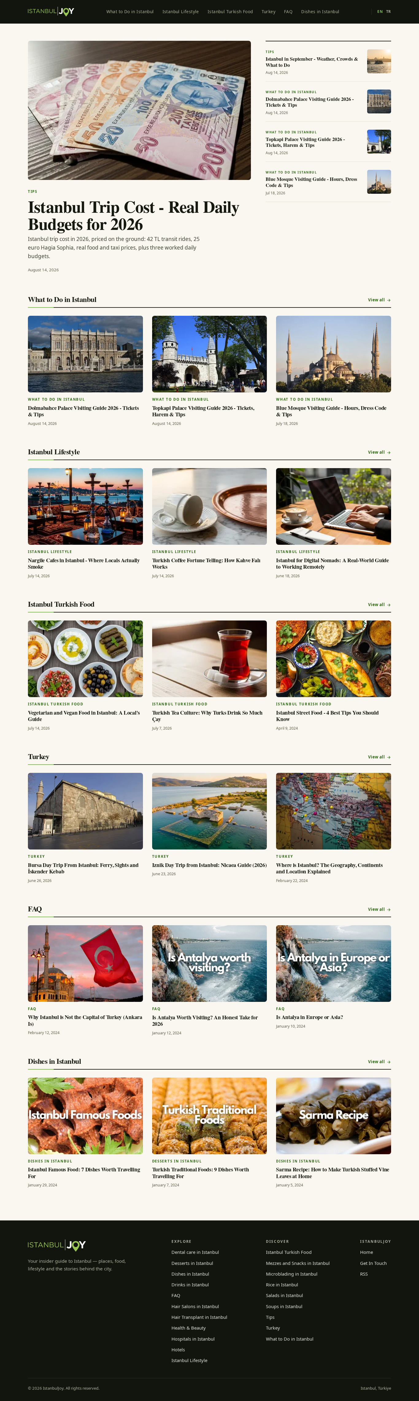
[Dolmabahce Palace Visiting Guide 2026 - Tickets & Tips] (85, 354)
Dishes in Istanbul (320, 11)
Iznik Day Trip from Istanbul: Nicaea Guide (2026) (209, 865)
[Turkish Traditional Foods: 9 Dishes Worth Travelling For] (209, 1116)
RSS (364, 1274)
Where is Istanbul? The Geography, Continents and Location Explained (329, 868)
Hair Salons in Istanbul (195, 1306)
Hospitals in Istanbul (193, 1339)
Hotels (178, 1349)
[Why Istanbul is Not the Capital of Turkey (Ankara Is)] (85, 963)
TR (388, 11)
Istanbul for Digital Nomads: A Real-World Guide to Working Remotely (332, 563)
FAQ (288, 11)
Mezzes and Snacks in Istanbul (298, 1263)
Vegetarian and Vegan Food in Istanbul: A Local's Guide (84, 715)
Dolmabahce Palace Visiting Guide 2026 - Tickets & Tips (83, 411)
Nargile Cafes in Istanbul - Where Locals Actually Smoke (84, 563)
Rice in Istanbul (282, 1284)
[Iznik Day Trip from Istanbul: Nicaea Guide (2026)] (209, 811)
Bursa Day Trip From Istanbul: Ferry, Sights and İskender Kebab (83, 868)
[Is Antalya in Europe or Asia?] (333, 963)
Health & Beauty (188, 1328)
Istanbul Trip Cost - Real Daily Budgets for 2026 (133, 215)
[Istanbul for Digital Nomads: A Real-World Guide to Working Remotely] (333, 506)
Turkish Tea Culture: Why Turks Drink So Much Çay (207, 715)
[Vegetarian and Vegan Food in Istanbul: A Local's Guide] (85, 658)
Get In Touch (373, 1263)
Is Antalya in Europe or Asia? (309, 1017)
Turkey (268, 11)
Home (366, 1252)
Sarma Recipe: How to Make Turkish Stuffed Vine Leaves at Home (332, 1172)
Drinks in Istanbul (190, 1284)
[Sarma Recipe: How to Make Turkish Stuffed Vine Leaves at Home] (333, 1116)
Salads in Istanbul (284, 1295)
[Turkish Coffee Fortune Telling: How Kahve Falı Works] (209, 506)
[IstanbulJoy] (51, 12)
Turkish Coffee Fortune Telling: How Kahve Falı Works (206, 563)
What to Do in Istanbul (130, 11)
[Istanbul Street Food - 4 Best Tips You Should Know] (333, 658)
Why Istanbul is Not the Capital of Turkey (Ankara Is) (85, 1020)
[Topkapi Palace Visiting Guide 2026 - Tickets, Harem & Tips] (209, 354)
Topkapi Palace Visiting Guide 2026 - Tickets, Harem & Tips (203, 411)
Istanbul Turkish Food (230, 11)
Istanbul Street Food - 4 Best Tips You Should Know (327, 715)
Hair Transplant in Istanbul (199, 1317)
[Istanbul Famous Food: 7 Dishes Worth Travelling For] (85, 1116)
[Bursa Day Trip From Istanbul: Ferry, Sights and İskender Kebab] (85, 811)
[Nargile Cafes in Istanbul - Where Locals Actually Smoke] (85, 506)
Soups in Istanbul (284, 1306)
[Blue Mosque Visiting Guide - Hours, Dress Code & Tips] (333, 354)
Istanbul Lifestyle (181, 11)
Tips (270, 1317)
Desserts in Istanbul (192, 1263)
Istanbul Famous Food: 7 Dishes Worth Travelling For (84, 1172)
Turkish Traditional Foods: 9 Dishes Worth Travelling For (200, 1172)
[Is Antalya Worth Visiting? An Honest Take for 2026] (209, 963)
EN (380, 11)
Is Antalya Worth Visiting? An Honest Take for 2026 (205, 1020)
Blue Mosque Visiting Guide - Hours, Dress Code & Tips (331, 411)
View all (376, 300)
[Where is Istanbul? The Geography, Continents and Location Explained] (333, 811)
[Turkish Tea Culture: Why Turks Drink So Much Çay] (209, 658)
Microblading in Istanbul (291, 1274)
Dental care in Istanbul (195, 1252)
